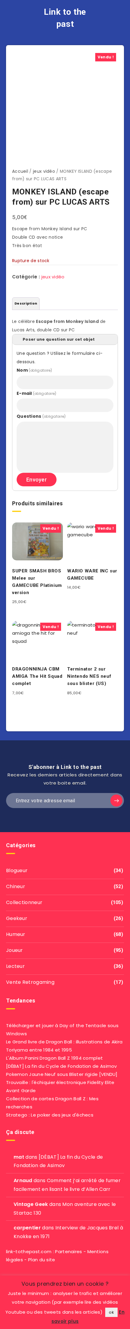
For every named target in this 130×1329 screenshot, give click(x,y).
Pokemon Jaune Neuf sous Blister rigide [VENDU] (62, 1074)
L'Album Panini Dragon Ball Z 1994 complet (54, 1058)
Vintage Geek (31, 1204)
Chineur (15, 886)
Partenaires (68, 1251)
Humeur (15, 934)
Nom (34, 370)
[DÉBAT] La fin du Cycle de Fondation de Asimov (61, 1066)
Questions (41, 416)
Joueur (14, 950)
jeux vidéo (44, 171)
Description (26, 303)
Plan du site (41, 1259)
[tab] (26, 303)
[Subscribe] (116, 801)
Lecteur (15, 966)
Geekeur (16, 918)
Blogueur (17, 870)
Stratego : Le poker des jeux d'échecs (49, 1115)
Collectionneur (24, 902)
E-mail (37, 393)
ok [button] (111, 1312)
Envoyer (36, 479)
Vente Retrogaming (30, 982)
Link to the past (65, 18)
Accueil (20, 171)
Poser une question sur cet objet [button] (59, 339)
